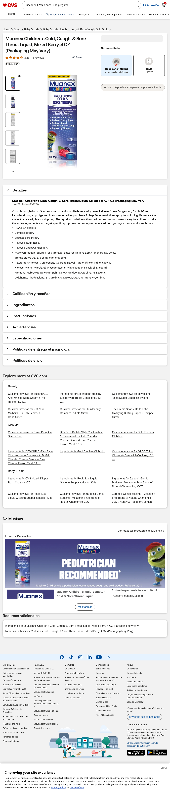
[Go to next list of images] (12, 171)
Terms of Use (77, 787)
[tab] (12, 83)
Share (79, 57)
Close (164, 767)
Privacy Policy (58, 787)
